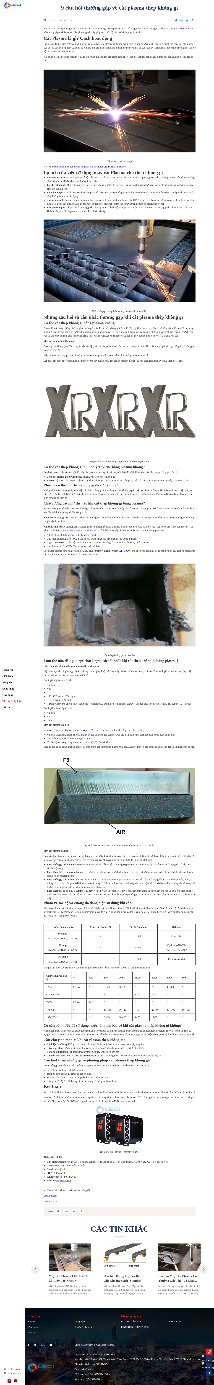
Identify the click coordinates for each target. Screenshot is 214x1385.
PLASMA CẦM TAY (131, 1321)
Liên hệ (6, 707)
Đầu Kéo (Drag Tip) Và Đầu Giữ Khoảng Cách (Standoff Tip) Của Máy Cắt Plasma (117, 1278)
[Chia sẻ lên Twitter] (187, 20)
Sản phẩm (7, 682)
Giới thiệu (7, 676)
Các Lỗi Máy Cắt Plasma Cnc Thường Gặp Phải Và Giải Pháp (173, 1278)
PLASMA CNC (175, 1321)
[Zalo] (43, 1345)
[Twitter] (35, 1345)
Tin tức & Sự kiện (12, 701)
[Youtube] (51, 1345)
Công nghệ (8, 688)
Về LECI (32, 1321)
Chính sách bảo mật (105, 1345)
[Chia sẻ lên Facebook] (176, 20)
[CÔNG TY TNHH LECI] (12, 5)
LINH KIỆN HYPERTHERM (135, 1327)
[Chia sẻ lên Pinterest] (192, 20)
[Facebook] (28, 1345)
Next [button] (203, 1269)
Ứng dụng (7, 695)
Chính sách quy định (84, 1345)
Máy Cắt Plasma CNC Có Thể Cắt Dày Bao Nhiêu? (64, 1278)
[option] (64, 1269)
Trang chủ (7, 670)
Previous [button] (35, 1269)
